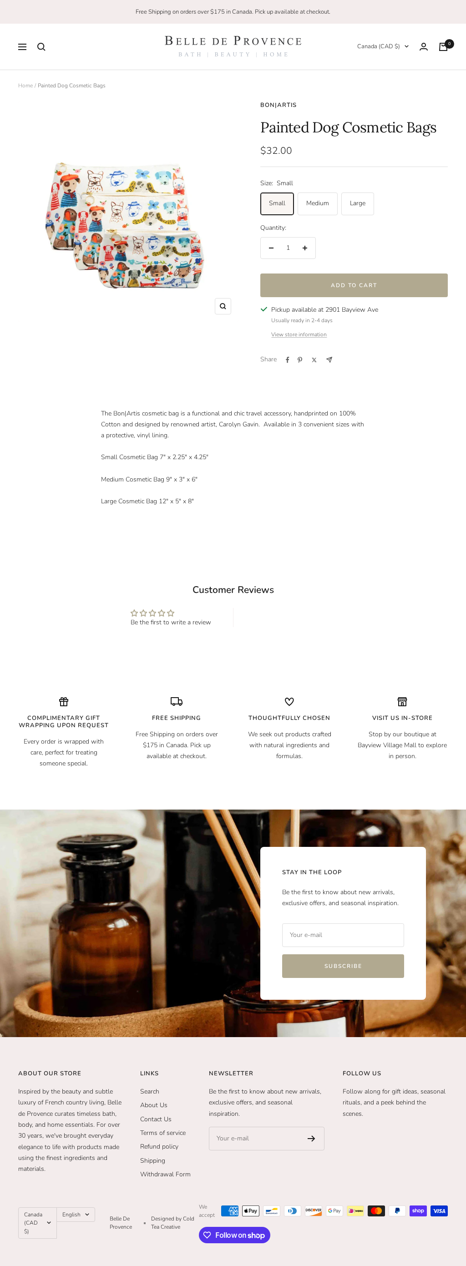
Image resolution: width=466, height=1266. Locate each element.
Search (149, 1091)
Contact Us (156, 1119)
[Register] (311, 1138)
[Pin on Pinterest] (300, 360)
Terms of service (163, 1133)
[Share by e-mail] (329, 360)
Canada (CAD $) (378, 46)
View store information (299, 334)
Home (25, 85)
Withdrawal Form (165, 1174)
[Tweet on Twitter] (314, 360)
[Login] (424, 47)
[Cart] (443, 47)
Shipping (152, 1160)
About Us (153, 1105)
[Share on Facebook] (287, 360)
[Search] (41, 47)
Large (357, 203)
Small (277, 203)
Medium (317, 203)
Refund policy (159, 1146)
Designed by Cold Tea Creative (172, 1223)
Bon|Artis (278, 105)
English (71, 1214)
